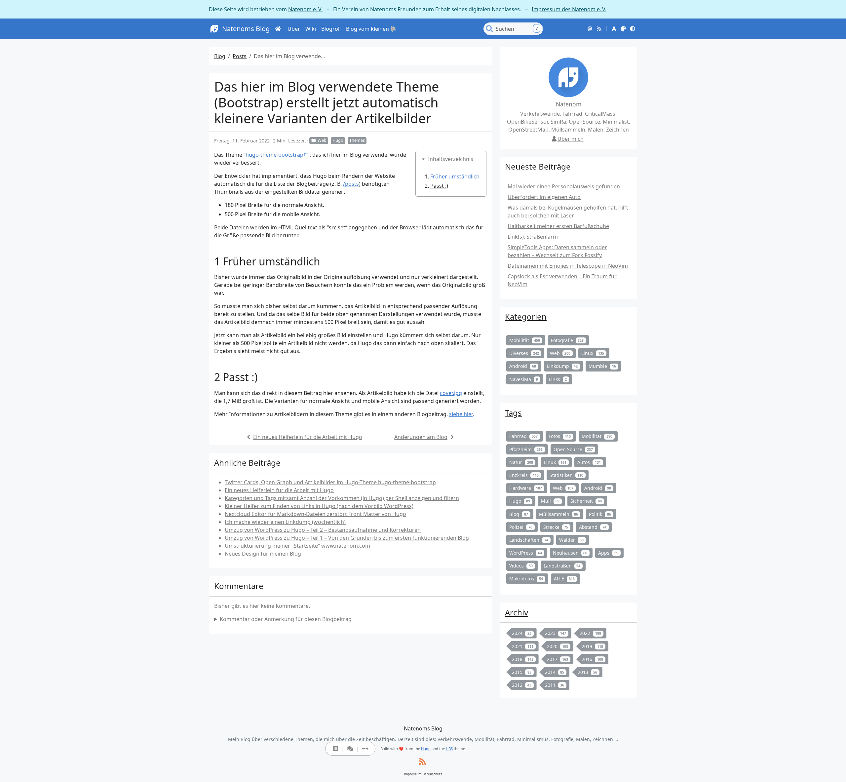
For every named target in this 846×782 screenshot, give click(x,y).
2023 (555, 633)
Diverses (524, 353)
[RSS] (599, 28)
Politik (600, 514)
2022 (590, 633)
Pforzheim (526, 449)
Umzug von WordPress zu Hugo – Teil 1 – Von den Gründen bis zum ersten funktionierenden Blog (347, 537)
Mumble (602, 366)
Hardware (525, 488)
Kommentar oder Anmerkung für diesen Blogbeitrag (286, 619)
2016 (592, 659)
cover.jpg (451, 393)
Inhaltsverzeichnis (450, 159)
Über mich (571, 138)
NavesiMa (523, 379)
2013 (587, 672)
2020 (557, 646)
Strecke (555, 527)
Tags (513, 412)
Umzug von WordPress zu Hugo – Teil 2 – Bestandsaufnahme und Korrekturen (323, 529)
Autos (589, 462)
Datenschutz (432, 774)
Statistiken (567, 475)
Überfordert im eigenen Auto (544, 197)
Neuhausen (570, 553)
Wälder (571, 540)
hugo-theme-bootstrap (274, 154)
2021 (522, 646)
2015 (521, 672)
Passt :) (439, 185)
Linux (592, 353)
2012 (521, 685)
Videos (521, 566)
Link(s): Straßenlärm (533, 236)
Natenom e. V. (305, 9)
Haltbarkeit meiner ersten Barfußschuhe (558, 226)
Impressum (412, 774)
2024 (521, 633)
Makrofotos (526, 578)
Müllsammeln (558, 514)
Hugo (337, 140)
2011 (554, 685)
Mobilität (524, 340)
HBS (449, 748)
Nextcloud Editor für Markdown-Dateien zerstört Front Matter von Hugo (315, 514)
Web (322, 140)
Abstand (592, 527)
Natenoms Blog (246, 28)
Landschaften (528, 540)
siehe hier (461, 414)
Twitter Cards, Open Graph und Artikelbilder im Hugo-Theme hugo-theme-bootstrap (330, 482)
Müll (550, 501)
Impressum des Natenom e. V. (569, 9)
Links (558, 379)
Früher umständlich (455, 176)
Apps (608, 553)
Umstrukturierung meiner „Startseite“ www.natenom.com (297, 545)
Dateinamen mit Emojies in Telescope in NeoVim (568, 265)
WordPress (525, 553)
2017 (557, 659)
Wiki (310, 28)
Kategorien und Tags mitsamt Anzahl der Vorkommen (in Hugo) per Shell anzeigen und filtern (342, 498)
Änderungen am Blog (420, 437)
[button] (614, 28)
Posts (240, 56)
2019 (592, 646)
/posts (351, 183)
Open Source (573, 449)
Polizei (520, 527)
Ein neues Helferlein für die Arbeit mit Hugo (307, 437)
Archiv (516, 612)
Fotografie (567, 340)
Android (522, 366)
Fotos (560, 436)
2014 (554, 672)
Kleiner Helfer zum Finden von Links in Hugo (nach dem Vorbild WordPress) (319, 506)
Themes (357, 140)
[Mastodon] (590, 28)
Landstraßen (562, 566)
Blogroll (331, 28)
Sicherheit (586, 501)
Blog (219, 56)
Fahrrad (523, 436)
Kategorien (526, 316)
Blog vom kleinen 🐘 (371, 28)
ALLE (564, 578)
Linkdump (562, 366)
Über (294, 28)
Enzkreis (524, 475)
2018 (522, 659)
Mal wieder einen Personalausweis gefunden (564, 186)
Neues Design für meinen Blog (263, 553)
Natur (521, 462)
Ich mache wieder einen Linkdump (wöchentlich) (285, 522)
